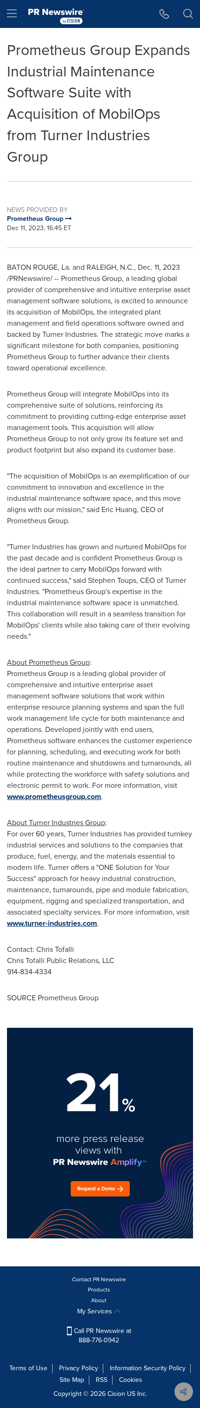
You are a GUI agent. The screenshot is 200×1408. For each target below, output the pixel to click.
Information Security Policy (148, 1368)
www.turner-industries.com (52, 923)
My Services (95, 1311)
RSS (101, 1380)
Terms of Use (28, 1368)
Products (99, 1289)
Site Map (72, 1380)
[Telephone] (164, 14)
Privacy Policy (78, 1368)
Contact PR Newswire (99, 1279)
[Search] (188, 14)
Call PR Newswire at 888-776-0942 (101, 1335)
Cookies (130, 1380)
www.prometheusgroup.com (54, 796)
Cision (116, 1394)
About (99, 1300)
